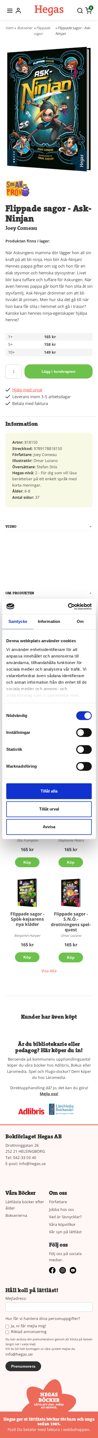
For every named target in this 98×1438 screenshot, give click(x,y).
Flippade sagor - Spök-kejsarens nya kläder (27, 919)
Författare (58, 1201)
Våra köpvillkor (62, 1224)
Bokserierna (16, 1215)
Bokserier (24, 27)
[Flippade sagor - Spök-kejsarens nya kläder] (27, 892)
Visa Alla (49, 970)
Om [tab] (80, 621)
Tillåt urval (49, 809)
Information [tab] (49, 621)
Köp (27, 862)
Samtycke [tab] (17, 621)
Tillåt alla (49, 791)
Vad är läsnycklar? (65, 1216)
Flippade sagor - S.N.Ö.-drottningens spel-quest (71, 922)
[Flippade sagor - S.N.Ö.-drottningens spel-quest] (70, 893)
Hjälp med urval (27, 390)
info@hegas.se (32, 1163)
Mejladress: (16, 1298)
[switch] (84, 732)
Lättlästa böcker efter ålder (24, 1204)
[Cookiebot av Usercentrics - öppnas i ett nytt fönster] (69, 606)
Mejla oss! (49, 1093)
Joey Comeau (21, 228)
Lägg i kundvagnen (58, 372)
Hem (9, 27)
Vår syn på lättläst (65, 1231)
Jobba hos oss (61, 1209)
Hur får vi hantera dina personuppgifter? (42, 1318)
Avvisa (49, 826)
